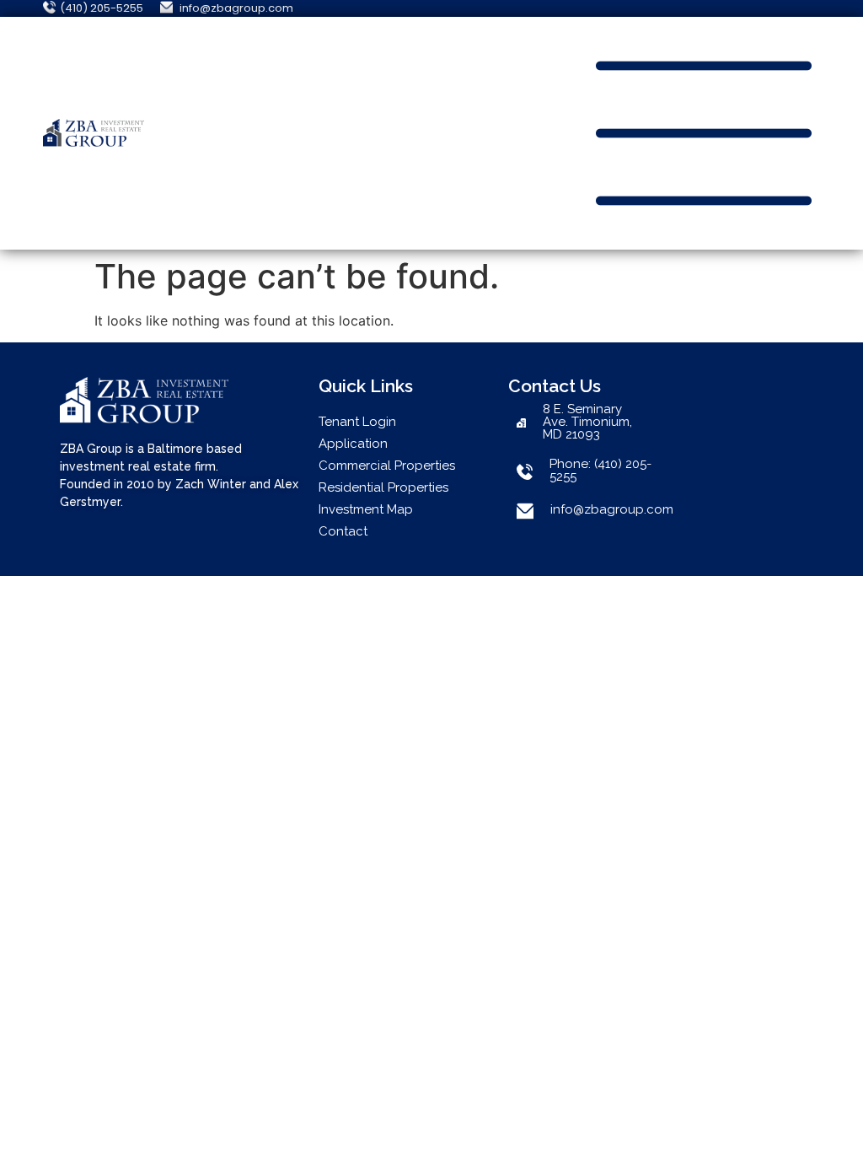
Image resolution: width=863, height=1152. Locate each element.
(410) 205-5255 (101, 8)
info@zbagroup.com (611, 509)
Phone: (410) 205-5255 (600, 470)
